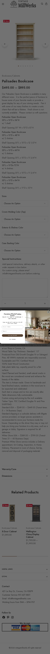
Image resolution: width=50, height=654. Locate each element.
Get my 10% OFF (12, 335)
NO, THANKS (12, 339)
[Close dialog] (48, 312)
